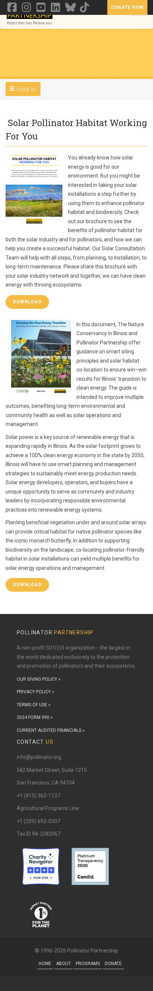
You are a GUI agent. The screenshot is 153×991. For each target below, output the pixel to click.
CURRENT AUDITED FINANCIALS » (51, 730)
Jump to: (24, 88)
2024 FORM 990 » (35, 717)
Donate (113, 963)
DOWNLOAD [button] (27, 301)
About (63, 963)
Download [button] (27, 584)
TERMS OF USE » (34, 704)
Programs (88, 963)
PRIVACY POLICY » (35, 691)
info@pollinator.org (39, 757)
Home (45, 963)
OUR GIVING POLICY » (39, 679)
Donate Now (127, 7)
